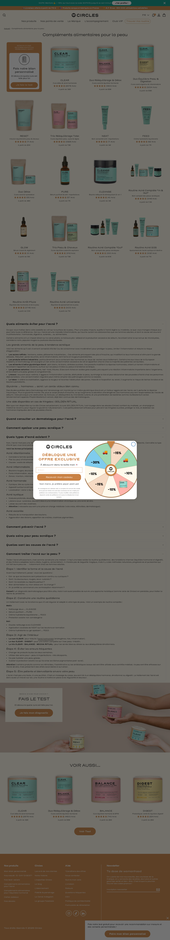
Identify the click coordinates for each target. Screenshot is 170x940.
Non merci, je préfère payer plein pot (59, 484)
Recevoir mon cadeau (59, 477)
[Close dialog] (133, 444)
